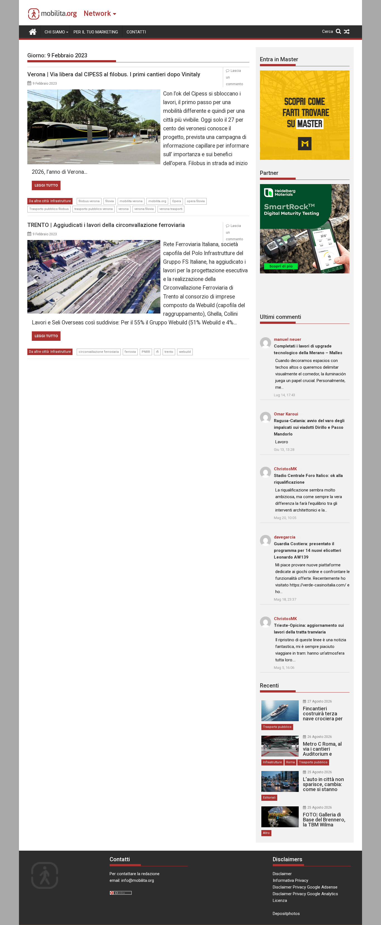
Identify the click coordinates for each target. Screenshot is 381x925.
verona (124, 209)
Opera (176, 201)
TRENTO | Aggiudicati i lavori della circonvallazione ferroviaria (106, 225)
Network (97, 13)
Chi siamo (55, 32)
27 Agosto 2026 (319, 701)
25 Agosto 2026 (319, 772)
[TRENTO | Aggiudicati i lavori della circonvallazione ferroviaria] (93, 243)
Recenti (269, 685)
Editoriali (269, 797)
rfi (157, 352)
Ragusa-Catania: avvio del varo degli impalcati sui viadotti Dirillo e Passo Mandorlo (309, 427)
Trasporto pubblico (277, 727)
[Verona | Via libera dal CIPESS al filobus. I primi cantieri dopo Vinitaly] (93, 92)
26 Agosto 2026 (319, 737)
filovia (109, 201)
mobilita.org (157, 201)
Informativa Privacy (290, 880)
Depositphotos (286, 913)
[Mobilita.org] (32, 31)
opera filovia (196, 201)
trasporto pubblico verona (93, 209)
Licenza (280, 900)
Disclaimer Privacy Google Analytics (305, 893)
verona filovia (144, 209)
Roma (290, 762)
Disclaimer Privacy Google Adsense (305, 887)
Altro (266, 833)
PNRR (146, 352)
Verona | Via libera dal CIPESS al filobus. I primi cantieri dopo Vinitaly (113, 74)
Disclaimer (282, 873)
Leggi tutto (46, 185)
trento (169, 352)
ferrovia (130, 352)
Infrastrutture (60, 201)
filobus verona (89, 201)
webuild (185, 352)
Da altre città (39, 201)
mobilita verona (131, 201)
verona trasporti (171, 209)
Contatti (136, 32)
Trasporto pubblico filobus (49, 209)
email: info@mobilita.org (132, 880)
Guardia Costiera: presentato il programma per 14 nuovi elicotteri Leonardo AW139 (307, 550)
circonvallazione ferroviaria (99, 352)
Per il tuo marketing (96, 32)
